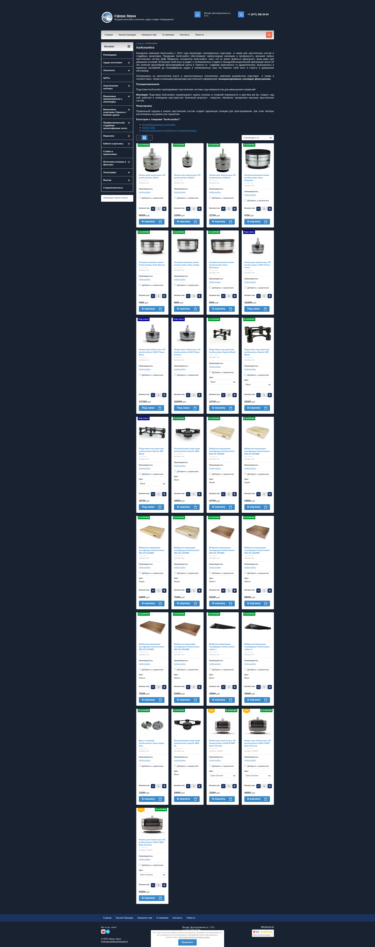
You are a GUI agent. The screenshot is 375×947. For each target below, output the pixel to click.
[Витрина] (144, 137)
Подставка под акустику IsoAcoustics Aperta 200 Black (256, 352)
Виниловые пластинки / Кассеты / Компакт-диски (114, 112)
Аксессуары (148, 127)
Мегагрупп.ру (267, 927)
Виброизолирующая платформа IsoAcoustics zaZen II (257, 646)
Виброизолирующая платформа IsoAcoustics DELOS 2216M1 (151, 550)
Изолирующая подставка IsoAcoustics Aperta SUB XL (187, 743)
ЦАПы (106, 78)
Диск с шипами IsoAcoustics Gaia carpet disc (151, 743)
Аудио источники (112, 62)
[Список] (138, 137)
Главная (109, 34)
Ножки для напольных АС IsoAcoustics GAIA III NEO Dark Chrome (222, 743)
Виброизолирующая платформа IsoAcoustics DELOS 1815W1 (222, 550)
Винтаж (107, 180)
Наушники (108, 136)
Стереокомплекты (113, 187)
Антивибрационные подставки (158, 124)
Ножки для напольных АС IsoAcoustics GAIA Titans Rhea (152, 352)
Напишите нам (149, 34)
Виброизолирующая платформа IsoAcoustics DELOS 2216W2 (187, 646)
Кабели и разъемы (113, 143)
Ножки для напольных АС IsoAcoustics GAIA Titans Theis (257, 265)
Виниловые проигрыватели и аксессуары (112, 99)
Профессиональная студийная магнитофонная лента (115, 125)
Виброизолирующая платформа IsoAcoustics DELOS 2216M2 (187, 550)
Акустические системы (110, 87)
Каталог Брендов (127, 34)
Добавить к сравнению (152, 198)
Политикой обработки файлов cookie (194, 937)
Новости (199, 34)
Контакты (184, 34)
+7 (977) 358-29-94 (258, 14)
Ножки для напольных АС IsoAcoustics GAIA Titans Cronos (187, 352)
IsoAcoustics (144, 192)
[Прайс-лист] (149, 137)
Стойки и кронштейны (110, 152)
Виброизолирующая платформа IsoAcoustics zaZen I (222, 646)
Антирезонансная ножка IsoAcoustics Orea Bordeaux (221, 265)
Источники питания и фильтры (114, 163)
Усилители (109, 70)
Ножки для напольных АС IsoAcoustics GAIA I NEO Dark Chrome (152, 842)
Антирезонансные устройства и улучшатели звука (169, 130)
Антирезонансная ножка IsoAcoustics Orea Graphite (256, 177)
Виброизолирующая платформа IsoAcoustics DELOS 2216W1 (151, 646)
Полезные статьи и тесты (115, 198)
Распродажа (109, 54)
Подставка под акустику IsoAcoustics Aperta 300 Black (151, 451)
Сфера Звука (125, 16)
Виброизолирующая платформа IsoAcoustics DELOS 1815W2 (257, 550)
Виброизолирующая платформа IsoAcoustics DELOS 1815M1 (222, 451)
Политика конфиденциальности (114, 942)
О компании (168, 34)
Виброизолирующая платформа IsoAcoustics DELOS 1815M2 (257, 451)
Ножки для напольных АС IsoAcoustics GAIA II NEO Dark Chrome (257, 743)
